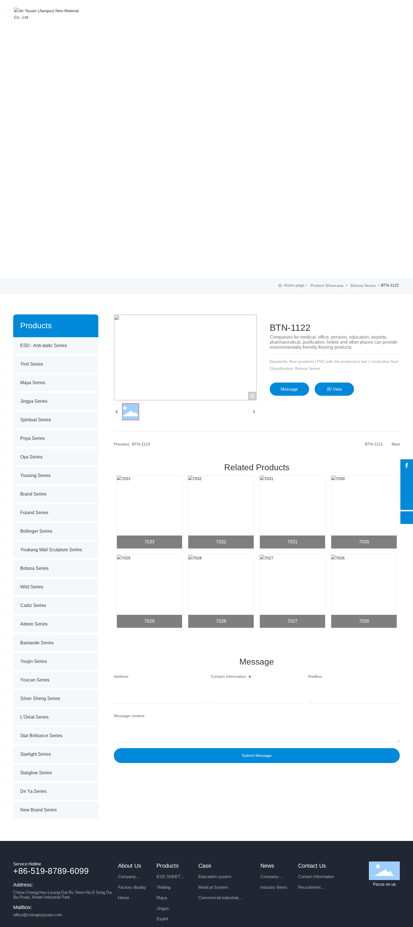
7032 (221, 541)
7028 (221, 621)
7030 (364, 541)
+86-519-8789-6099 (51, 871)
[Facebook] (406, 465)
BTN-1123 (141, 444)
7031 (292, 541)
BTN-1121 (374, 444)
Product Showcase (327, 285)
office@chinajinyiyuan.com (37, 914)
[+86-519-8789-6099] (406, 491)
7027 (292, 621)
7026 (364, 621)
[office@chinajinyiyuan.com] (406, 478)
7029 (149, 621)
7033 (149, 541)
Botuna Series (363, 285)
